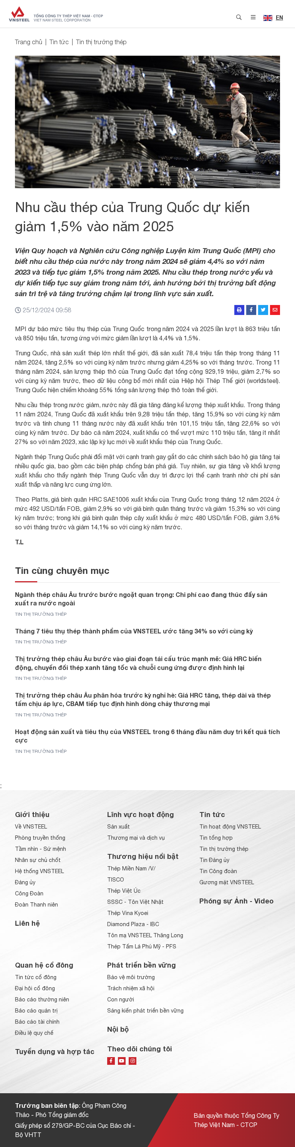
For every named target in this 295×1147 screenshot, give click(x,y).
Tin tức (59, 41)
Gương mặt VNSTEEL (226, 882)
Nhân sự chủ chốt (38, 860)
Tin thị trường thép (101, 41)
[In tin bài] (239, 310)
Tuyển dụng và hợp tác (54, 1051)
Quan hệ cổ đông (44, 965)
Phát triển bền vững (141, 965)
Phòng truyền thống (40, 838)
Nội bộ (118, 1029)
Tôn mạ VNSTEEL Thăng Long (145, 935)
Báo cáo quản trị (36, 1011)
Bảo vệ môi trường (131, 977)
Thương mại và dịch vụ (136, 838)
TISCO (115, 880)
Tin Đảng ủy (214, 860)
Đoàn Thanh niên (36, 905)
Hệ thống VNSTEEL (39, 871)
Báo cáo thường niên (42, 999)
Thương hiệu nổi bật (143, 856)
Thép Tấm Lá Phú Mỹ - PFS (141, 946)
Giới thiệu (32, 814)
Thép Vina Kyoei (127, 913)
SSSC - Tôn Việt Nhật (135, 902)
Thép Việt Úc (124, 891)
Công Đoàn (29, 893)
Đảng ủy (25, 882)
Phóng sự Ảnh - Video (236, 901)
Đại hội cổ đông (35, 988)
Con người (120, 999)
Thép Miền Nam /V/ (131, 868)
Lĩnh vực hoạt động (140, 814)
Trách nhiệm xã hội (130, 988)
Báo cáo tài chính (37, 1022)
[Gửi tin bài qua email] (275, 310)
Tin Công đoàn (218, 871)
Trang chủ (28, 41)
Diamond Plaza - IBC (133, 924)
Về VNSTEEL (31, 827)
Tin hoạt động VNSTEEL (230, 827)
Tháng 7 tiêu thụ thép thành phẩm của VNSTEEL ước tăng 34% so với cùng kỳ (134, 631)
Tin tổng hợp (216, 838)
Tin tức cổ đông (35, 977)
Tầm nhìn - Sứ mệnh (40, 849)
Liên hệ (27, 923)
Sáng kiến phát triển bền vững (145, 1011)
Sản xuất (118, 827)
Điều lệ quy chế (34, 1033)
